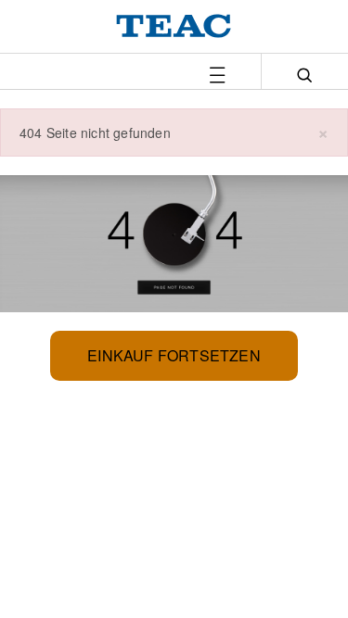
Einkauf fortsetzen (174, 355)
